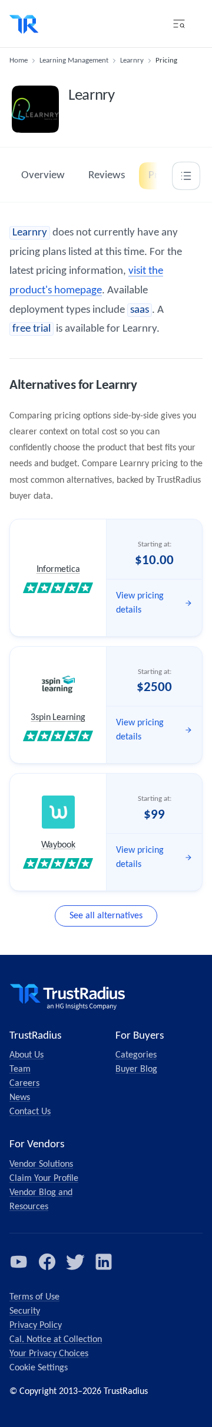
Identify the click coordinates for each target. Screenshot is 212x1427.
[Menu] (179, 23)
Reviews (106, 175)
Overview (43, 175)
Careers (24, 1083)
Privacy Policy (35, 1325)
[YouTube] (18, 1261)
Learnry (132, 60)
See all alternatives (106, 916)
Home (18, 60)
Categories (136, 1055)
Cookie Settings (38, 1368)
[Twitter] (75, 1261)
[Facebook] (47, 1261)
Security (24, 1311)
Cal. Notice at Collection (55, 1339)
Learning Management (73, 60)
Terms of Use (34, 1297)
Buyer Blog (136, 1069)
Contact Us (30, 1112)
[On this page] (186, 176)
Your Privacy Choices (48, 1354)
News (19, 1097)
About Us (26, 1055)
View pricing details (140, 603)
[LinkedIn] (103, 1261)
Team (20, 1069)
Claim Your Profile (43, 1178)
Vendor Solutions (41, 1164)
